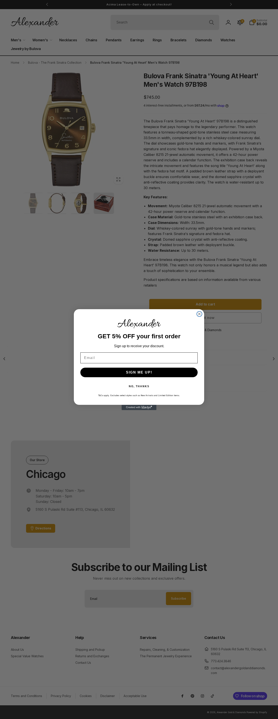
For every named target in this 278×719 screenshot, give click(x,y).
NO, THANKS (139, 386)
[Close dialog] (199, 314)
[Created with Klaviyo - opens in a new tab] (139, 407)
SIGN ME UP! (139, 372)
